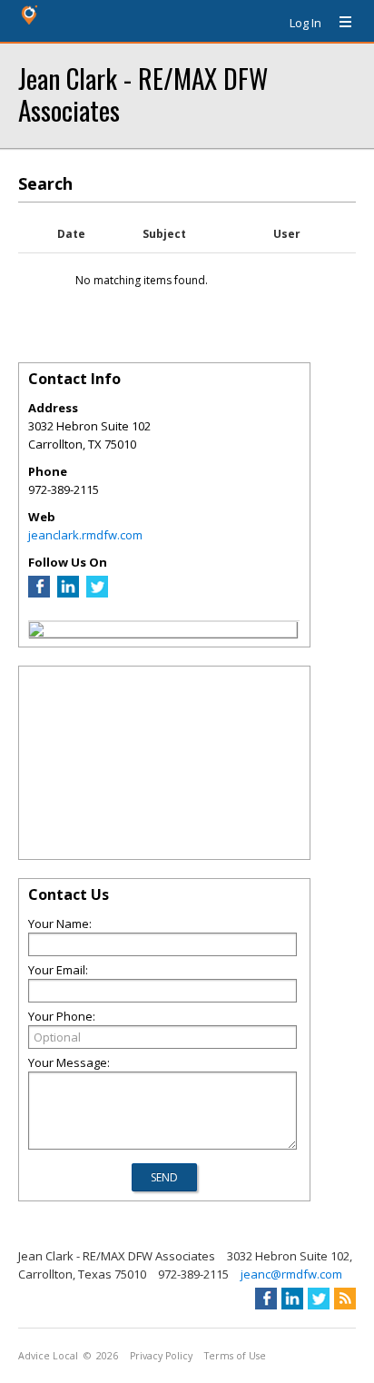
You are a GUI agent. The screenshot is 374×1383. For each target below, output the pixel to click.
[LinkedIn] (68, 593)
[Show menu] (338, 23)
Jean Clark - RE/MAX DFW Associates (143, 93)
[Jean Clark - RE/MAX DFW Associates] (36, 632)
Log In (305, 23)
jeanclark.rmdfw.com (85, 535)
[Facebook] (39, 593)
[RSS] (345, 1298)
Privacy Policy (161, 1355)
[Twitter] (97, 593)
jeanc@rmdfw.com (291, 1274)
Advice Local (48, 1355)
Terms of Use (235, 1355)
